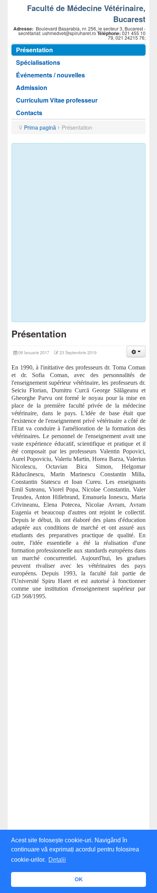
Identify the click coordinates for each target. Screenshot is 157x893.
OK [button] (79, 879)
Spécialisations (38, 62)
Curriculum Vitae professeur (57, 100)
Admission (31, 87)
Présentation (34, 49)
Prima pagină (40, 127)
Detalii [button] (57, 859)
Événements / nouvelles (50, 75)
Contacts (29, 112)
